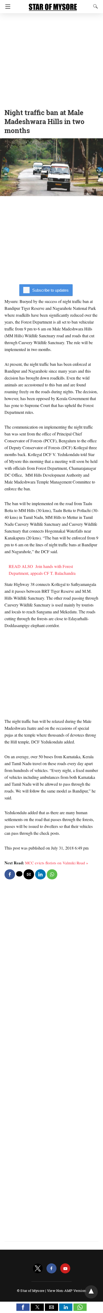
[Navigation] (6, 6)
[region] (51, 59)
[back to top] (91, 1291)
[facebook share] (9, 874)
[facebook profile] (51, 1269)
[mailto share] (29, 874)
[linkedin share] (40, 874)
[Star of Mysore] (53, 5)
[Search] (94, 6)
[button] (23, 1307)
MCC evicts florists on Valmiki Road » (56, 862)
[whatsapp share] (52, 874)
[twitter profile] (38, 1269)
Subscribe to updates (50, 290)
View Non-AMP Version (66, 1290)
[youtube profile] (65, 1269)
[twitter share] (19, 873)
